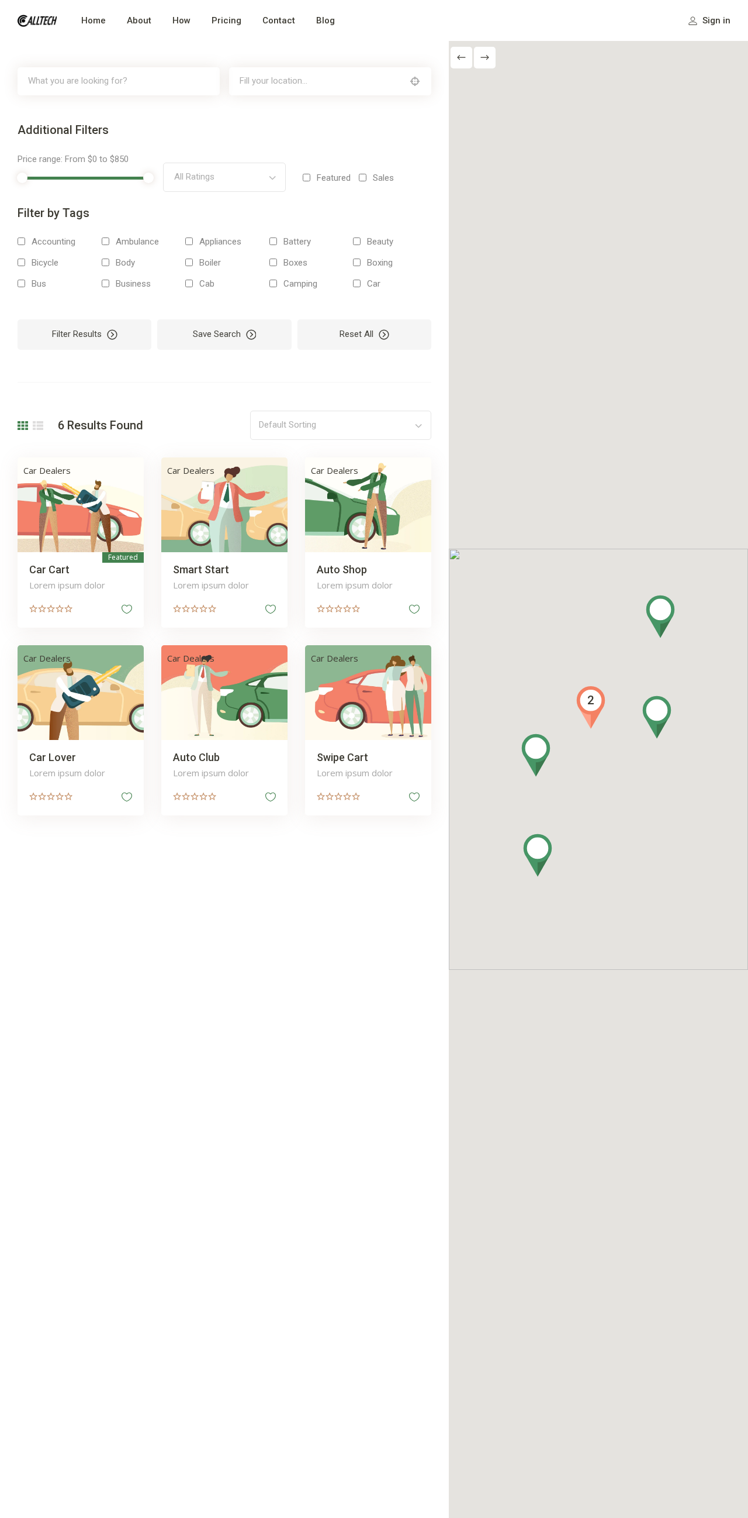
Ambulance (137, 241)
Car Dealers (47, 470)
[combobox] (224, 177)
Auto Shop (342, 569)
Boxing (380, 262)
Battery (297, 241)
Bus (39, 283)
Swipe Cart (342, 757)
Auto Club (196, 757)
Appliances (220, 241)
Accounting (53, 241)
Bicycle (45, 262)
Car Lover (52, 757)
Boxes (295, 262)
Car (373, 283)
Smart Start (201, 569)
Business (133, 283)
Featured (334, 178)
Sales (383, 178)
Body (125, 262)
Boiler (210, 262)
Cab (206, 283)
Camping (300, 283)
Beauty (380, 241)
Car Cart (49, 569)
